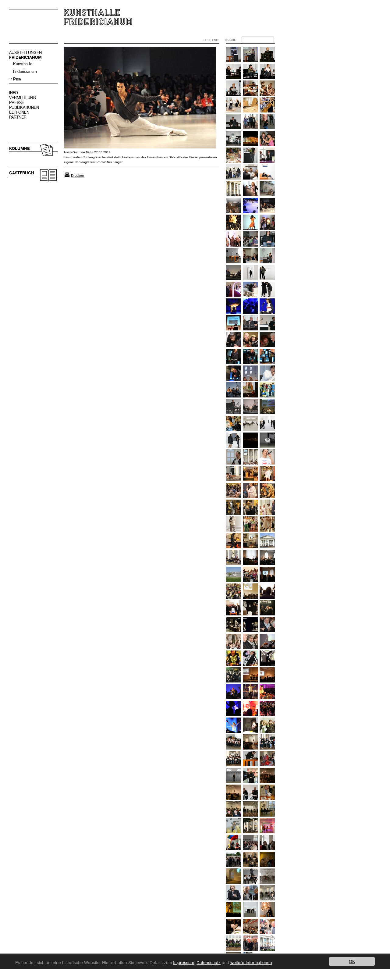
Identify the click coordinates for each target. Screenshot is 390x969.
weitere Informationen (251, 962)
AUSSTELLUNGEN (25, 52)
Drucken (77, 175)
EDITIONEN (19, 112)
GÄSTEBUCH (21, 173)
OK (352, 961)
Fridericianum (25, 71)
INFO (13, 93)
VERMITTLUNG (22, 97)
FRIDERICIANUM (25, 57)
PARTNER (18, 117)
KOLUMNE (19, 148)
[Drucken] (67, 175)
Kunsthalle (22, 64)
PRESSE (16, 102)
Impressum (183, 962)
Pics (17, 79)
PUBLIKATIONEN (24, 107)
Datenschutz (209, 962)
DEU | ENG (211, 40)
